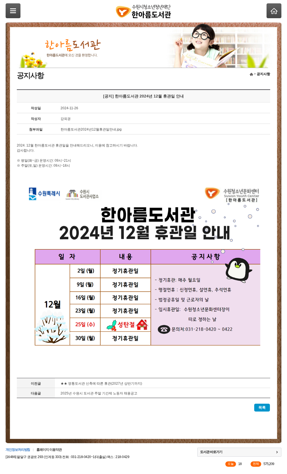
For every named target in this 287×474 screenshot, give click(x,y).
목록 (262, 407)
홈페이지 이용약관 (48, 450)
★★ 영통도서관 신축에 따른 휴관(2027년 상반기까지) (101, 383)
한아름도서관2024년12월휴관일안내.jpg (91, 129)
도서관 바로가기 (211, 452)
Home (274, 10)
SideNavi (13, 10)
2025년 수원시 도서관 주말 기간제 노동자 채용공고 (99, 393)
